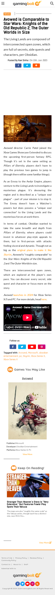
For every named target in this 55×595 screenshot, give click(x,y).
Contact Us (5, 564)
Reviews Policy (36, 558)
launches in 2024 (23, 294)
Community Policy (8, 560)
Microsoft (33, 352)
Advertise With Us (8, 568)
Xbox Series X (11, 359)
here (44, 299)
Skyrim (26, 356)
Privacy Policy (21, 558)
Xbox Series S (38, 356)
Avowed (22, 352)
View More (27, 454)
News (7, 14)
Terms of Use (6, 558)
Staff (26, 564)
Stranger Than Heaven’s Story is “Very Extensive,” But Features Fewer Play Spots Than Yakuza (28, 504)
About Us (17, 564)
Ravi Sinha (23, 60)
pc (20, 356)
